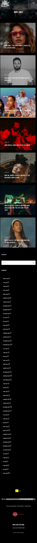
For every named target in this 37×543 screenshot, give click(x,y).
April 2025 (5, 325)
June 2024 (5, 352)
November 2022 (6, 411)
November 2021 (6, 446)
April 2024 (5, 360)
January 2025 (6, 337)
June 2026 (5, 286)
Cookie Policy (28, 506)
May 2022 (5, 422)
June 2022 (5, 418)
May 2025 (5, 321)
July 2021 (5, 453)
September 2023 (6, 379)
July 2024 (5, 348)
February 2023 (6, 399)
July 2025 (5, 317)
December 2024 (6, 340)
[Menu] (34, 2)
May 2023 (5, 387)
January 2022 (6, 438)
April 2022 (5, 426)
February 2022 (6, 434)
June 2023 (5, 383)
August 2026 (6, 278)
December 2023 (6, 372)
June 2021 (5, 457)
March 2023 (5, 395)
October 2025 (6, 313)
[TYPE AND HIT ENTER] (34, 263)
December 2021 (6, 442)
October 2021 (6, 449)
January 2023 (6, 403)
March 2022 (5, 430)
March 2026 (5, 294)
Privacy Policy (20, 506)
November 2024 (6, 344)
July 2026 (5, 282)
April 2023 (5, 391)
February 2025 (6, 333)
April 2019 (5, 473)
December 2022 (6, 407)
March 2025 (5, 329)
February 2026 (6, 298)
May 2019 (5, 469)
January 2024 (6, 368)
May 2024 (5, 356)
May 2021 (5, 461)
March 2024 (5, 364)
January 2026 (6, 302)
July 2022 (5, 414)
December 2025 (6, 305)
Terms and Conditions (11, 506)
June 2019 (5, 465)
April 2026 (5, 290)
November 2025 (6, 309)
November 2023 (6, 375)
